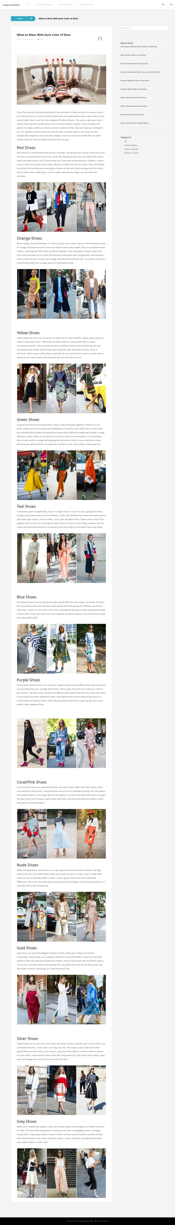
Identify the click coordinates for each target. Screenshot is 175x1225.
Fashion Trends (86, 4)
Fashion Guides (45, 4)
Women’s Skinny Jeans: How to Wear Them (135, 80)
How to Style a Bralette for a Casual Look (134, 64)
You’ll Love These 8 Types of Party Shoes (134, 89)
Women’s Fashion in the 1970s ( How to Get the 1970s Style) (140, 72)
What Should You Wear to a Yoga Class (133, 55)
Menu (171, 4)
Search (163, 4)
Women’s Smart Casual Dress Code (132, 114)
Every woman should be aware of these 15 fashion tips (139, 47)
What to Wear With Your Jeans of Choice (134, 106)
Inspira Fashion (11, 5)
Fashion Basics (65, 4)
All (29, 4)
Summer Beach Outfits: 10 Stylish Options (134, 123)
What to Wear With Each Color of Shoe (133, 97)
